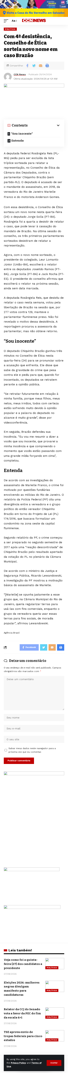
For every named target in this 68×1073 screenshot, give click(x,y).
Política (10, 29)
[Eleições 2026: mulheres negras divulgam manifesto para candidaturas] (54, 986)
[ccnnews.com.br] (34, 20)
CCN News (20, 74)
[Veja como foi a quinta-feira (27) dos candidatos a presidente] (54, 963)
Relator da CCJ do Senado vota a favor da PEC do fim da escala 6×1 (22, 1013)
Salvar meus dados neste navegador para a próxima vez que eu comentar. (32, 750)
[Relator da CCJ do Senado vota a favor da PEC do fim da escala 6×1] (54, 1013)
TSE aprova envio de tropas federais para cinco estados (23, 1036)
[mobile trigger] (7, 20)
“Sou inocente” (22, 133)
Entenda (17, 140)
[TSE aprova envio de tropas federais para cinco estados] (54, 1035)
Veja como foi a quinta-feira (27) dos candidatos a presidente (23, 964)
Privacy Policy (18, 1063)
